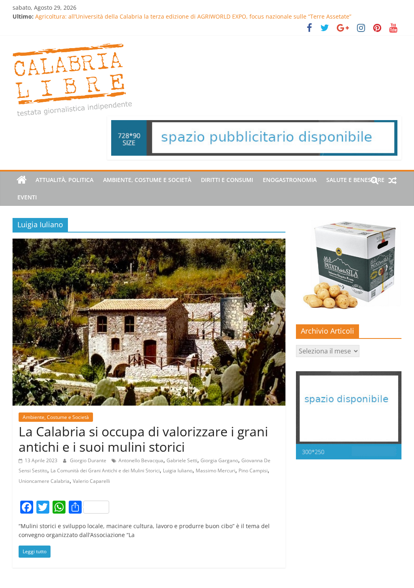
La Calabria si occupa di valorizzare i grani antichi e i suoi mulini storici (143, 439)
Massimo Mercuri (215, 470)
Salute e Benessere (355, 180)
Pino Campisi (253, 470)
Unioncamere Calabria (44, 481)
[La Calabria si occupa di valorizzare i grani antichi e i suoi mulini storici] (149, 243)
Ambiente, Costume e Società (147, 180)
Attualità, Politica (64, 180)
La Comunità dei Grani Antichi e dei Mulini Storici (105, 470)
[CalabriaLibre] (22, 179)
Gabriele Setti (182, 460)
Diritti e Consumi (227, 180)
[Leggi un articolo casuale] (392, 179)
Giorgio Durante (89, 460)
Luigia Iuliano (177, 470)
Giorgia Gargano (219, 460)
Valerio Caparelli (91, 481)
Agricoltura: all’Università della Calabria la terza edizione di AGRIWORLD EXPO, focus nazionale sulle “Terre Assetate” (193, 16)
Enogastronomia (290, 180)
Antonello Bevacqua (140, 460)
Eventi (27, 197)
